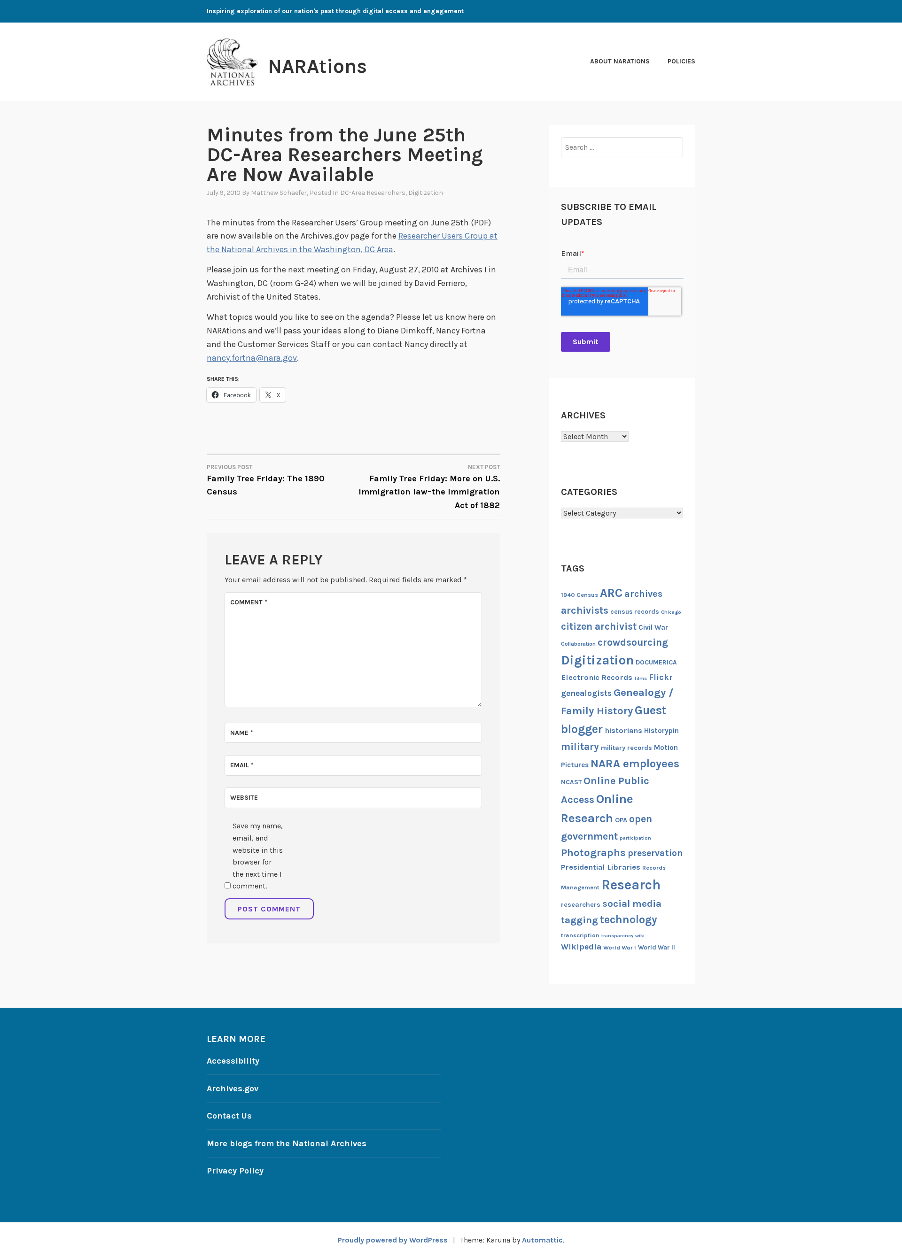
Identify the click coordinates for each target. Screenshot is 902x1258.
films (640, 678)
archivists (584, 610)
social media (631, 903)
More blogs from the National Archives (286, 1143)
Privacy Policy (235, 1170)
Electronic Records (596, 677)
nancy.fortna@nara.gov (252, 358)
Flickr (661, 677)
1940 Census (579, 594)
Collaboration (578, 644)
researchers (580, 905)
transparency (617, 936)
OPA (621, 820)
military (580, 746)
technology (628, 919)
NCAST (571, 782)
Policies (681, 61)
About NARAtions (620, 61)
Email (242, 765)
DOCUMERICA (656, 662)
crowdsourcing (633, 642)
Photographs (593, 852)
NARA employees (635, 763)
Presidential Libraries (600, 867)
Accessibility (233, 1061)
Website (244, 798)
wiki (640, 936)
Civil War (653, 627)
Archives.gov (232, 1088)
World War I (619, 947)
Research (631, 885)
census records (634, 611)
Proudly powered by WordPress (393, 1239)
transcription (580, 935)
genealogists (586, 693)
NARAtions (317, 66)
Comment (248, 602)
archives (643, 593)
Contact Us (229, 1116)
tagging (579, 920)
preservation (655, 853)
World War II (656, 947)
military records (626, 748)
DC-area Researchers (372, 193)
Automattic (542, 1239)
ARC (611, 593)
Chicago (671, 612)
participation (635, 838)
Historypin (661, 730)
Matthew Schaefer (279, 193)
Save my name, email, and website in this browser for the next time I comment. (258, 855)
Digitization (425, 193)
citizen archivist (599, 626)
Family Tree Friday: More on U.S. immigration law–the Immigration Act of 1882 (429, 487)
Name (241, 733)
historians (623, 730)
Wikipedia (581, 946)
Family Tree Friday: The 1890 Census (266, 480)
